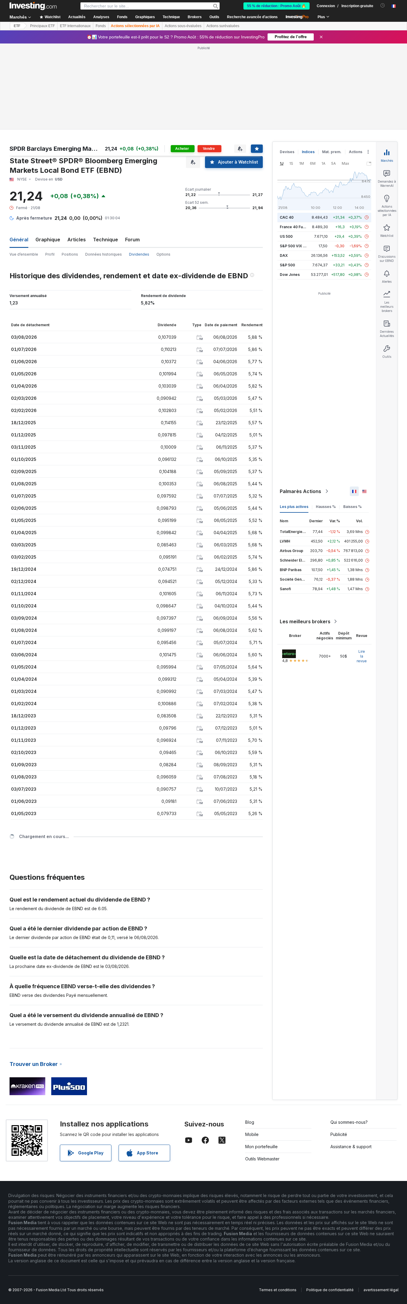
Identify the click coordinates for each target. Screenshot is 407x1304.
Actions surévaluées (222, 26)
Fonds (101, 26)
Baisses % (352, 506)
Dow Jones (290, 274)
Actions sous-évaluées (183, 26)
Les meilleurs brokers (305, 621)
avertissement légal (380, 1290)
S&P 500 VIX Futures (298, 246)
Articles (76, 240)
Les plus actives (294, 506)
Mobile (252, 1134)
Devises (287, 152)
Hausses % (326, 506)
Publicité (338, 1134)
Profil (50, 254)
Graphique (47, 240)
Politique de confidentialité (330, 1290)
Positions (70, 254)
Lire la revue (362, 656)
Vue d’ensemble (24, 254)
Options (163, 254)
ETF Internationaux (75, 26)
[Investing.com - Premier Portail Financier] (33, 6)
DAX (284, 255)
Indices (308, 152)
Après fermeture (34, 217)
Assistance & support (351, 1146)
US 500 (286, 236)
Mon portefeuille (261, 1146)
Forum (132, 240)
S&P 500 (287, 265)
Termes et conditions (277, 1290)
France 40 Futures (296, 227)
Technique (105, 240)
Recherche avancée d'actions (252, 17)
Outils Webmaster (262, 1158)
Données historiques (103, 254)
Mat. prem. (331, 152)
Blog (249, 1122)
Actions (355, 152)
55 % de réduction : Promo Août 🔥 (276, 6)
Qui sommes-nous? (349, 1122)
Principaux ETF (42, 26)
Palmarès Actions (300, 491)
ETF (17, 26)
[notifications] (382, 5)
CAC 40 (286, 217)
